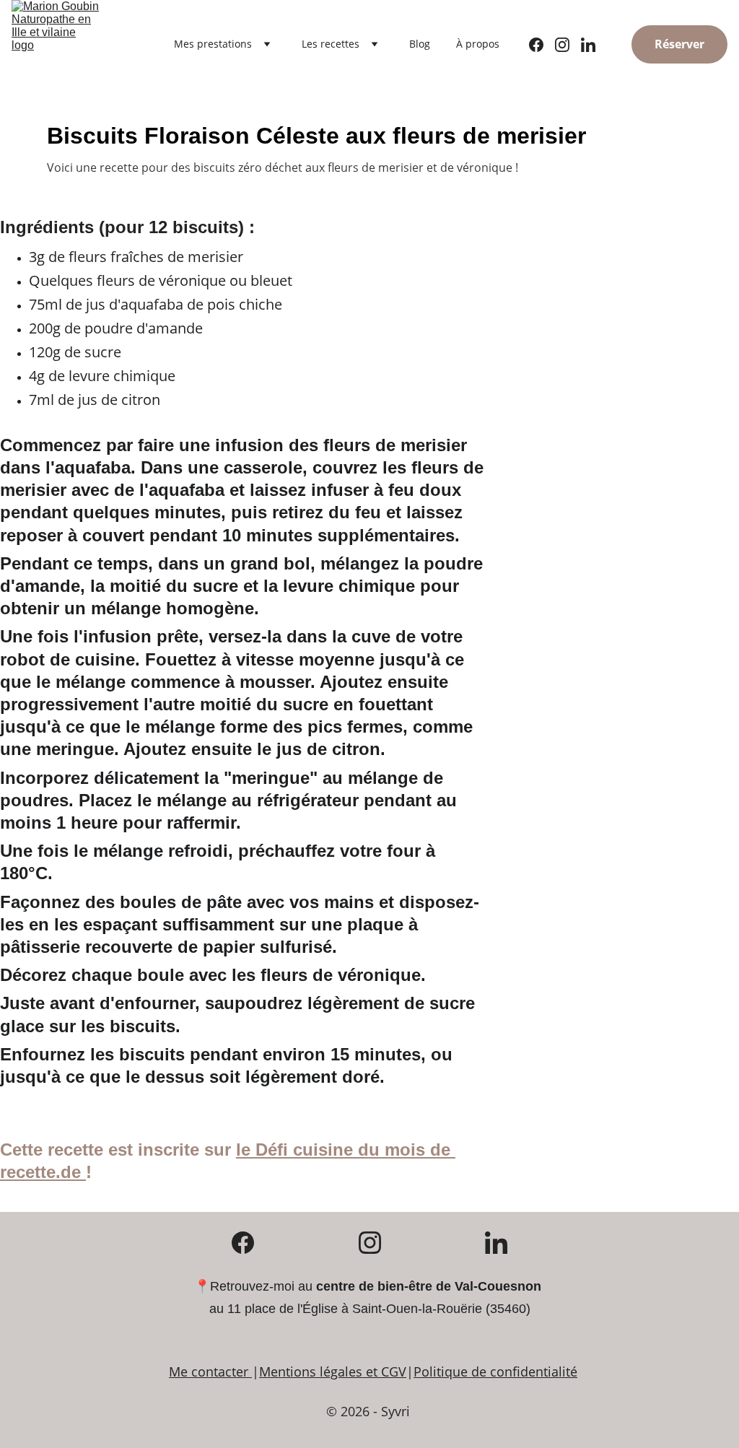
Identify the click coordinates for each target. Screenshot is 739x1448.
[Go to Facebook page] (542, 45)
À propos (477, 44)
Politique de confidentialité (495, 1371)
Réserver (679, 44)
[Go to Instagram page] (568, 45)
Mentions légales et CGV (332, 1371)
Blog (419, 44)
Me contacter (208, 1371)
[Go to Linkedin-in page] (588, 45)
